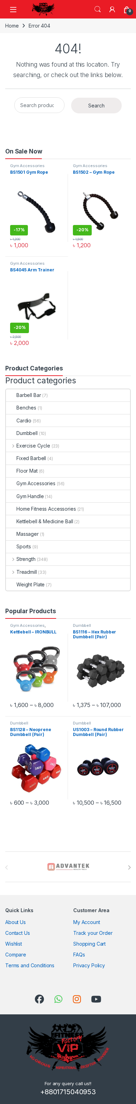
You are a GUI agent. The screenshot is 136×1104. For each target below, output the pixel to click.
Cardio (23, 420)
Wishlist (13, 944)
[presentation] (129, 867)
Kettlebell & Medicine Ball (44, 521)
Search (97, 9)
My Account (86, 922)
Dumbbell (27, 433)
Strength (26, 559)
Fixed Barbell (31, 458)
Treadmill (26, 572)
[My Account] (112, 9)
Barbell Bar (28, 395)
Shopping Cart (89, 944)
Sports (23, 546)
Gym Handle (30, 496)
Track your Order (93, 933)
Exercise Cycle (33, 446)
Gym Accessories (27, 165)
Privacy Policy (89, 965)
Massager (27, 534)
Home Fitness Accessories (46, 509)
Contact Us (17, 933)
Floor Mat (27, 471)
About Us (15, 922)
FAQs (79, 954)
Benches (26, 408)
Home (11, 26)
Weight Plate (30, 584)
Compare (15, 954)
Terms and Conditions (29, 965)
